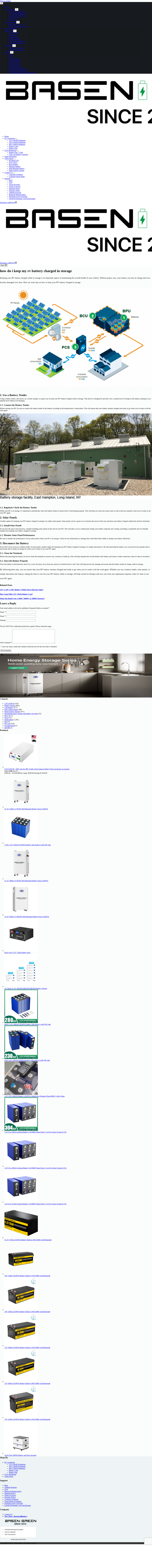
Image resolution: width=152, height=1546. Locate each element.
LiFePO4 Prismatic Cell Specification (22, 199)
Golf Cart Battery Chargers (18, 154)
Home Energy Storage (12, 712)
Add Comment (6, 643)
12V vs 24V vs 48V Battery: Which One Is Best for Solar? (21, 590)
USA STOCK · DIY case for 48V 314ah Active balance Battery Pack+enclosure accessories (36, 769)
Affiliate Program (15, 193)
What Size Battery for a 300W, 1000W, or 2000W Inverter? (22, 598)
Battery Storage (9, 706)
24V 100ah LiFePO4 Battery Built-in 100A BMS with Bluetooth (27, 1312)
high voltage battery (11, 710)
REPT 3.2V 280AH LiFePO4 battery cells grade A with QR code (27, 1024)
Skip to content (5, 1)
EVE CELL (13, 162)
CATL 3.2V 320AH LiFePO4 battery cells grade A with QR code (27, 845)
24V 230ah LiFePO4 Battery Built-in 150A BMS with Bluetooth (27, 1276)
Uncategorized (9, 726)
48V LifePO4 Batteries (17, 144)
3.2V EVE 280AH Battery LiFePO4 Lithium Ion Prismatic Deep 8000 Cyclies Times (34, 1096)
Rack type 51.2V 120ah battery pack (17, 953)
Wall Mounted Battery (16, 168)
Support (7, 179)
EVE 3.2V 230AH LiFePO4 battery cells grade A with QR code (27, 1060)
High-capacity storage (16, 171)
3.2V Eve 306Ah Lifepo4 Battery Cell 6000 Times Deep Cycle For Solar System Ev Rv (35, 1168)
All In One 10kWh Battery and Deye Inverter (20, 1455)
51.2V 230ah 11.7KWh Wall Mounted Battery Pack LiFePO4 (26, 809)
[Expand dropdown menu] (14, 173)
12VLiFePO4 (9, 704)
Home (6, 136)
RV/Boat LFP (14, 160)
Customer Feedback (16, 175)
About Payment (14, 185)
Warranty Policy (14, 191)
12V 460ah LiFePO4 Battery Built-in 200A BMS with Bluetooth (27, 1383)
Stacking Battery (15, 166)
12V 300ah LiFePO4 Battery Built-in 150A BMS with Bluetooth (27, 1348)
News (6, 718)
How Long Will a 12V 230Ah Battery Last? (16, 594)
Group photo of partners (12, 1501)
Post (5, 722)
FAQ (10, 183)
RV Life (7, 724)
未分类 (7, 728)
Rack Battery (13, 164)
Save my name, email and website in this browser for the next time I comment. (29, 647)
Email (3, 616)
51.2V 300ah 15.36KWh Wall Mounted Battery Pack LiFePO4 (26, 917)
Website (3, 620)
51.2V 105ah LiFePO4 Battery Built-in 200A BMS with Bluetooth (28, 1240)
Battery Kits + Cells (16, 152)
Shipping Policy (14, 189)
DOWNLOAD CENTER (18, 197)
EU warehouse (9, 138)
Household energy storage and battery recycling (21, 714)
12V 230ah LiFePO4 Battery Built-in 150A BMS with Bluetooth (27, 1419)
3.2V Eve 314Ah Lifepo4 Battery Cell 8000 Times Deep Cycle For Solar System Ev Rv (35, 1204)
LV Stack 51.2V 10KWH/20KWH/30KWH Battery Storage (25, 988)
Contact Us (8, 173)
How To (7, 716)
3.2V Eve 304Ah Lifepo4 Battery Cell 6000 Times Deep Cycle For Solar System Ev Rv (35, 1132)
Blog (10, 181)
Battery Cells (13, 146)
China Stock (8, 158)
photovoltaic (8, 720)
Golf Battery (8, 708)
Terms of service (14, 187)
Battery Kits (13, 148)
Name (3, 612)
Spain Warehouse (10, 156)
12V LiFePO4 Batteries (17, 140)
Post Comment (6, 650)
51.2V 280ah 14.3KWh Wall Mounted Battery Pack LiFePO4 (26, 881)
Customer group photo (17, 177)
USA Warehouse (10, 150)
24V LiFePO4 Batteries (17, 142)
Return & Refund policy (17, 195)
